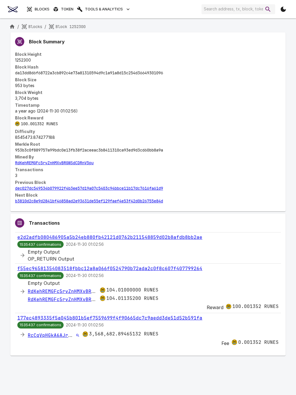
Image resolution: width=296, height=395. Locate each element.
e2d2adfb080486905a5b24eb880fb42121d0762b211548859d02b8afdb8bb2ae (109, 237)
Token (67, 9)
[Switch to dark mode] (283, 9)
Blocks (42, 9)
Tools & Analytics (104, 9)
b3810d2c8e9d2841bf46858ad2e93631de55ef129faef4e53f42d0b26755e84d (89, 201)
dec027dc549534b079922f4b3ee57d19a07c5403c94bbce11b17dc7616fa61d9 (89, 188)
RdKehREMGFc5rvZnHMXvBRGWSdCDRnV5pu (54, 162)
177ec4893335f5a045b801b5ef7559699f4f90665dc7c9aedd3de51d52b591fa (109, 318)
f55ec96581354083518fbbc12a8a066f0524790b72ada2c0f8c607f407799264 (109, 268)
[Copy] (166, 73)
